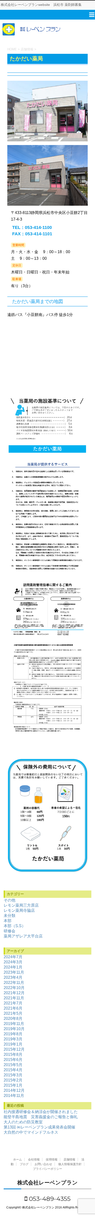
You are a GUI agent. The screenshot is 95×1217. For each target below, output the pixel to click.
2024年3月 (13, 962)
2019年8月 (13, 1034)
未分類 (9, 915)
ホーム (17, 1159)
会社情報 (34, 1159)
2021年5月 (13, 1013)
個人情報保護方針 (70, 1164)
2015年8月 (13, 1054)
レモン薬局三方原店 (21, 905)
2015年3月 (13, 1075)
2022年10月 (14, 988)
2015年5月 (13, 1065)
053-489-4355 (49, 1198)
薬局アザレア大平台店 (23, 936)
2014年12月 (14, 1090)
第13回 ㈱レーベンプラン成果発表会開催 (39, 1127)
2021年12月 (14, 993)
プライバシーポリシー (47, 1169)
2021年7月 (13, 1003)
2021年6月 (13, 1008)
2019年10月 (14, 1029)
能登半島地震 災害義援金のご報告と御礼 (41, 1117)
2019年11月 (14, 1024)
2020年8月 (13, 1018)
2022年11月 (14, 982)
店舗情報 (69, 1159)
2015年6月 (13, 1060)
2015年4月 (13, 1070)
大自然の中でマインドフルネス (31, 1132)
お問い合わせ (43, 1164)
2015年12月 (14, 1049)
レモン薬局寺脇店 (19, 910)
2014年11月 (14, 1095)
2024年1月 (13, 967)
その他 (9, 900)
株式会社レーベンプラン (47, 1183)
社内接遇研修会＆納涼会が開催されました (41, 1112)
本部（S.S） (15, 926)
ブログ (24, 1164)
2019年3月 (13, 1039)
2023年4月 (13, 977)
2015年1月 (13, 1085)
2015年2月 (13, 1080)
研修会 (9, 931)
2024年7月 (13, 957)
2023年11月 (14, 972)
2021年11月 (14, 998)
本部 (7, 921)
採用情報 (51, 1159)
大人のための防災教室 (23, 1122)
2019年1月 (13, 1044)
